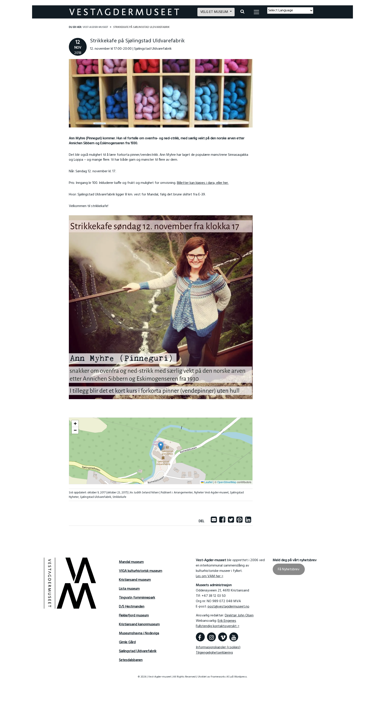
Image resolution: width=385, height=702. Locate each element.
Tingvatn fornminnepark (137, 598)
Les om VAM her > (209, 576)
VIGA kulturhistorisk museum (140, 571)
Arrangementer (183, 492)
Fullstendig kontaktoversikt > (217, 626)
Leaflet (208, 482)
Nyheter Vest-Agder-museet (211, 492)
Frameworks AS (220, 677)
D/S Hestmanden (131, 607)
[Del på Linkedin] (248, 521)
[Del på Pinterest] (239, 521)
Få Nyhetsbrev (288, 569)
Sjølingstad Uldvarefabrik (95, 497)
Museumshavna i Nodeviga (139, 633)
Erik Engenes (227, 621)
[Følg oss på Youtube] (233, 636)
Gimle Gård (127, 642)
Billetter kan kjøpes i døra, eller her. (203, 183)
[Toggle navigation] (256, 12)
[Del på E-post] (214, 521)
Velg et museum (214, 12)
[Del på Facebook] (222, 521)
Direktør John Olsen (239, 615)
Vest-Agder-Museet (95, 27)
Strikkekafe (119, 497)
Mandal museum (131, 562)
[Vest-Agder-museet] (130, 11)
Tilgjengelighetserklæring (214, 653)
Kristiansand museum (135, 580)
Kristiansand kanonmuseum (139, 624)
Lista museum (129, 589)
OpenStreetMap (226, 482)
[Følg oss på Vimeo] (222, 636)
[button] (161, 446)
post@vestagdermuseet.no (228, 607)
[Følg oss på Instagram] (211, 636)
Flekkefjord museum (134, 615)
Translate (300, 16)
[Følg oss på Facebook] (200, 636)
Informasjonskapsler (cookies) (218, 647)
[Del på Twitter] (231, 521)
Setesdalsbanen (131, 660)
